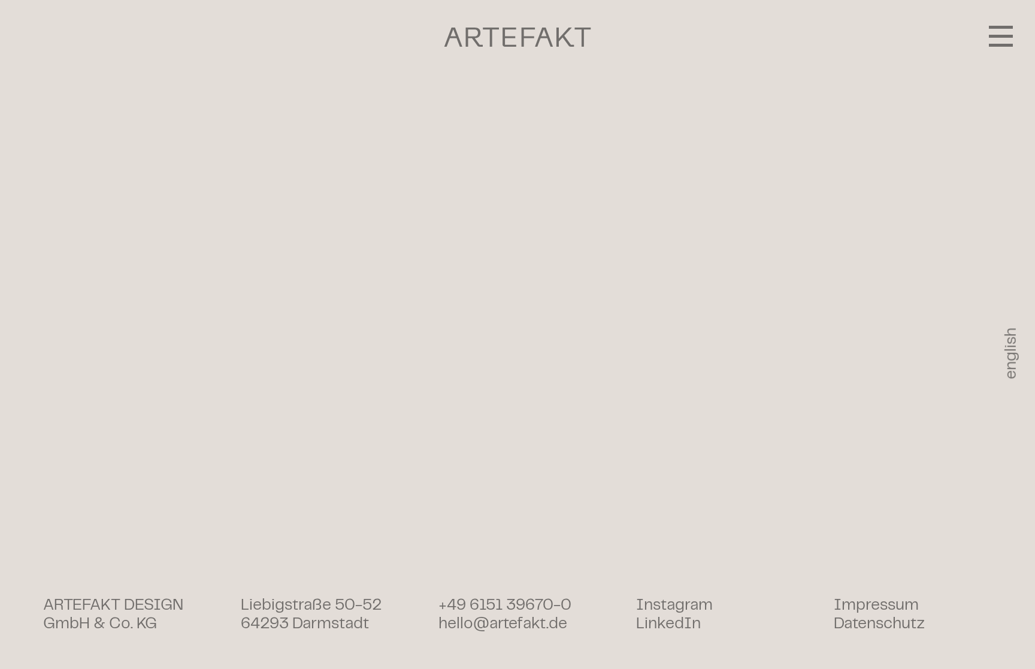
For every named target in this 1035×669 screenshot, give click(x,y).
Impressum (876, 605)
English (1011, 353)
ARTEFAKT (517, 37)
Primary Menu (1001, 36)
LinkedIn (668, 623)
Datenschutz (879, 623)
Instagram (674, 605)
